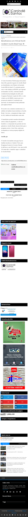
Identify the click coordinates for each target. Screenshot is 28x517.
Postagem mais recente (7, 182)
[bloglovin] (15, 1)
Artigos (5, 443)
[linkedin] (13, 491)
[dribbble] (15, 515)
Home (2, 35)
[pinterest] (12, 1)
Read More (5, 489)
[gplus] (10, 1)
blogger (5, 188)
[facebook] (7, 1)
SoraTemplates (10, 510)
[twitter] (7, 491)
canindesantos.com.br (8, 438)
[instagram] (20, 1)
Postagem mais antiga (20, 184)
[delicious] (26, 515)
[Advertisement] (14, 287)
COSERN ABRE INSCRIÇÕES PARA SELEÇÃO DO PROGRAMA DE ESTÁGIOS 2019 (16, 447)
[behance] (20, 515)
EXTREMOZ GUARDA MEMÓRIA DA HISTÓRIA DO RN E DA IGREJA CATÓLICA (16, 464)
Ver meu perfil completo (6, 439)
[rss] (18, 1)
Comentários (23, 443)
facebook (22, 188)
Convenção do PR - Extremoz (15, 452)
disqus (13, 188)
